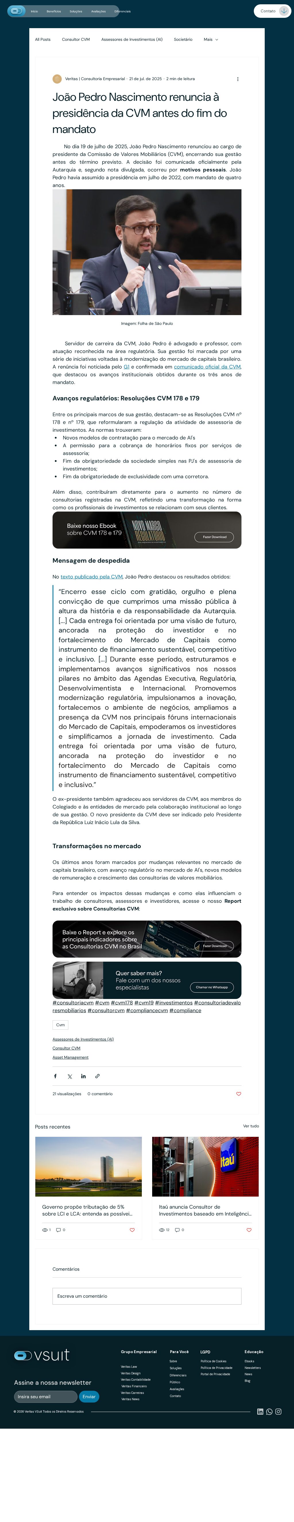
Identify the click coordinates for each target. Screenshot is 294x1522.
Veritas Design (131, 1373)
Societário (183, 39)
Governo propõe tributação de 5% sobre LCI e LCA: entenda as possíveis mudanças (87, 1210)
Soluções (175, 1368)
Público (175, 1382)
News (248, 1374)
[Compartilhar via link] (97, 1076)
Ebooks (249, 1361)
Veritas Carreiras (132, 1393)
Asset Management (70, 1057)
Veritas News (130, 1399)
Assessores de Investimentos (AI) (132, 39)
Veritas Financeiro (134, 1386)
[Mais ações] (238, 79)
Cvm (60, 1024)
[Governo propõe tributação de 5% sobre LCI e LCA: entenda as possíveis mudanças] (88, 1167)
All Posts (43, 39)
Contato (175, 1396)
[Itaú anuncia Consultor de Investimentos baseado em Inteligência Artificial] (205, 1167)
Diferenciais (178, 1375)
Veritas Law (129, 1367)
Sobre (173, 1361)
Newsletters (253, 1368)
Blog (247, 1381)
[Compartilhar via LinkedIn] (83, 1076)
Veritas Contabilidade (135, 1380)
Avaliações (177, 1389)
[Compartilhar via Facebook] (55, 1076)
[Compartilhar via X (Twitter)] (69, 1076)
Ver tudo (251, 1126)
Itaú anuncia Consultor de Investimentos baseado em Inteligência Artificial (205, 1210)
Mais (208, 39)
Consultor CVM (76, 39)
